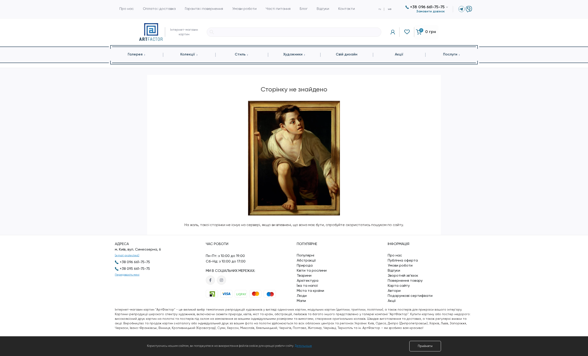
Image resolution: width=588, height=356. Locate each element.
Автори (394, 291)
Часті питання (278, 9)
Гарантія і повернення (204, 9)
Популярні (305, 255)
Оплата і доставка (159, 9)
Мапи (301, 301)
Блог (304, 9)
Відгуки (323, 9)
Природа (305, 266)
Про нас (126, 9)
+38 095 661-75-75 (135, 269)
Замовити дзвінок (430, 11)
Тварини (304, 276)
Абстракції (306, 260)
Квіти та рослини (312, 271)
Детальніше (303, 346)
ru (380, 9)
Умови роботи (244, 9)
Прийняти (425, 346)
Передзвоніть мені (127, 274)
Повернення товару (405, 281)
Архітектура (307, 281)
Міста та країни (310, 291)
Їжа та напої (307, 286)
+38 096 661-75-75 (427, 7)
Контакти (346, 9)
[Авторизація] (393, 32)
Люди (302, 296)
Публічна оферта (403, 260)
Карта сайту (399, 286)
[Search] (212, 32)
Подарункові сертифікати (410, 296)
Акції (392, 301)
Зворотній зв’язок (403, 276)
